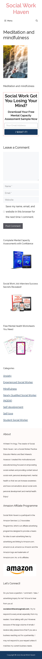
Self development (13, 407)
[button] (37, 20)
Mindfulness (10, 388)
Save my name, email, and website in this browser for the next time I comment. (20, 211)
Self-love (8, 413)
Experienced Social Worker (18, 382)
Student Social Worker (15, 420)
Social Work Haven (21, 8)
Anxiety (7, 375)
